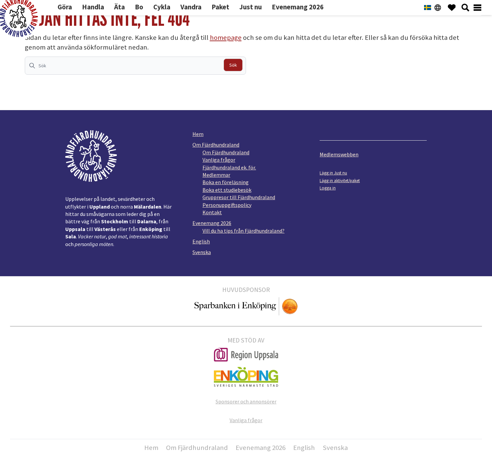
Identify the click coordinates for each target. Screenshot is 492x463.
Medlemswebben (339, 154)
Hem (197, 134)
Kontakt (212, 212)
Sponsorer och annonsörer (246, 401)
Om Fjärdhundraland (215, 144)
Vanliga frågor (218, 159)
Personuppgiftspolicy (226, 205)
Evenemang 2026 (211, 223)
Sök (233, 65)
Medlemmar (216, 174)
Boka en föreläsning (225, 182)
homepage (226, 37)
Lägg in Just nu (333, 172)
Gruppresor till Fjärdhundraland (238, 197)
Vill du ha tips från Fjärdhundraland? (243, 230)
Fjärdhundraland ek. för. (229, 167)
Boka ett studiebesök (226, 189)
